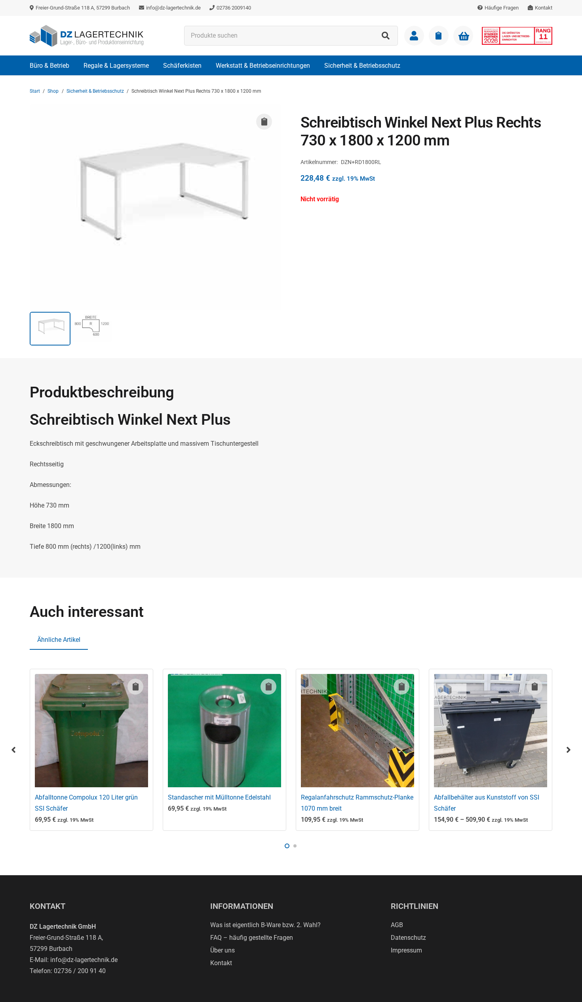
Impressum (406, 950)
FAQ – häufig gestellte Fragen (251, 937)
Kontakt (221, 963)
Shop (53, 91)
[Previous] (14, 750)
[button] (75, 65)
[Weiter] (568, 750)
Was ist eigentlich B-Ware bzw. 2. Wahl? (265, 925)
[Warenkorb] (463, 36)
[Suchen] (386, 36)
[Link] (414, 36)
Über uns (222, 950)
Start (35, 91)
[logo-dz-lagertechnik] (86, 36)
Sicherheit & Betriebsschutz (95, 91)
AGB (397, 925)
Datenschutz (408, 937)
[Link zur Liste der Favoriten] (439, 36)
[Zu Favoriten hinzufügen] (264, 122)
